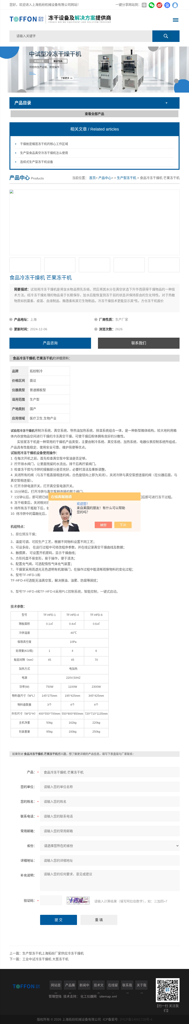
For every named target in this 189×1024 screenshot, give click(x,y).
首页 (92, 178)
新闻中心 (84, 986)
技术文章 (98, 986)
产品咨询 (50, 343)
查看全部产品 (94, 114)
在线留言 (113, 986)
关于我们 (141, 986)
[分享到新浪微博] (159, 5)
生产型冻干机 (126, 178)
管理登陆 (55, 996)
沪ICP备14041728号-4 (136, 1019)
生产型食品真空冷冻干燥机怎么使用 (44, 153)
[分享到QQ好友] (175, 5)
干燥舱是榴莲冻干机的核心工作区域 (44, 144)
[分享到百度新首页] (167, 5)
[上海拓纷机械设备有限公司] (60, 20)
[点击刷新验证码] (78, 900)
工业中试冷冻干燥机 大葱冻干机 (45, 959)
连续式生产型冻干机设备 (36, 162)
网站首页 (56, 986)
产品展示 (70, 986)
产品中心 (104, 178)
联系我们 (138, 343)
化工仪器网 (88, 996)
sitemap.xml (108, 996)
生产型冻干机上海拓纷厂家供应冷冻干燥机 (53, 953)
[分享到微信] (151, 5)
